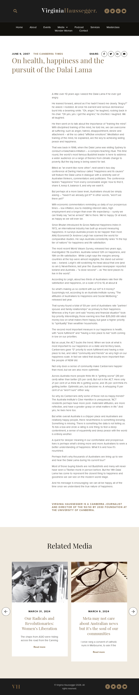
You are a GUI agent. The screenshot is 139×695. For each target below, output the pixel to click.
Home (19, 27)
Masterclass (113, 27)
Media (61, 27)
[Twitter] (112, 11)
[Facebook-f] (106, 11)
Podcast (79, 27)
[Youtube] (124, 11)
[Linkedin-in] (118, 11)
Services (95, 27)
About (33, 27)
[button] (15, 11)
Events (47, 27)
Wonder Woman (63, 30)
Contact (83, 30)
